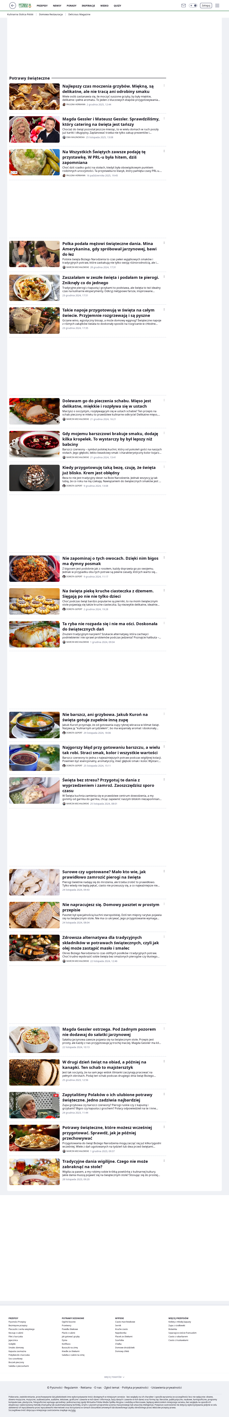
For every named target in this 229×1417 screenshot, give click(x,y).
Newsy (57, 5)
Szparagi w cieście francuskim (182, 1332)
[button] (193, 6)
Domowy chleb (122, 1351)
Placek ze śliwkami (123, 1336)
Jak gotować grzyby (71, 1336)
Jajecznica (13, 1340)
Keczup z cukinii (16, 1332)
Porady (71, 5)
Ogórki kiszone (69, 1321)
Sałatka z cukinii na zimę (73, 1355)
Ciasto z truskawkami (178, 1340)
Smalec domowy (16, 1347)
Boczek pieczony (16, 1362)
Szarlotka (119, 1340)
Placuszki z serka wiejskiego (22, 1329)
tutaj (73, 1410)
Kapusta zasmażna (17, 1351)
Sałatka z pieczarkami (19, 1366)
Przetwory (66, 1325)
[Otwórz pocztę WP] (183, 5)
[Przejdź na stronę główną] (12, 8)
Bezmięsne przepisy (18, 1325)
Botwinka (172, 1329)
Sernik (118, 1325)
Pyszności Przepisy (17, 1321)
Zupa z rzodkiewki (176, 1325)
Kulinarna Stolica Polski (20, 14)
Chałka (118, 1343)
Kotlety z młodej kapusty (179, 1321)
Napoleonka (120, 1332)
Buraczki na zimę (70, 1347)
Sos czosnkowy (15, 1358)
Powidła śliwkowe (70, 1329)
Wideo (104, 5)
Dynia (64, 1340)
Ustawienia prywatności (166, 1387)
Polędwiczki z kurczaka (19, 1355)
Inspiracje (88, 5)
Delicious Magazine (79, 14)
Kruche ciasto (121, 1329)
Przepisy (42, 5)
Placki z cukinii (68, 1332)
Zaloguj (206, 5)
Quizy (117, 5)
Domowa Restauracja (51, 14)
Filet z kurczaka (16, 1336)
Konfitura (66, 1343)
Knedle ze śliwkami (70, 1351)
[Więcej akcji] (164, 85)
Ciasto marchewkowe (125, 1321)
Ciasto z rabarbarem (178, 1336)
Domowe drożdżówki (125, 1347)
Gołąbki (12, 1343)
